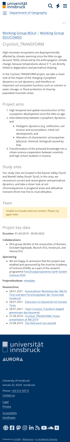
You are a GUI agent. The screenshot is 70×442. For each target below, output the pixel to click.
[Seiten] (65, 6)
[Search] (50, 6)
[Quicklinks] (58, 6)
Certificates (9, 417)
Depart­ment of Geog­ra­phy (28, 13)
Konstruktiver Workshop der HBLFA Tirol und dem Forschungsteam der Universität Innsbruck (38, 294)
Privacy (7, 406)
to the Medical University (46, 439)
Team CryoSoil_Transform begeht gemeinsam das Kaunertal (36, 310)
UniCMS (17, 439)
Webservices (28, 439)
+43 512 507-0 (20, 390)
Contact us (9, 395)
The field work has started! (40, 323)
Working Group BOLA (19, 33)
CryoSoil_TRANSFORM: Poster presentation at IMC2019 (34, 317)
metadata (29, 280)
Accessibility (10, 413)
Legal (6, 401)
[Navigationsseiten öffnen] (5, 13)
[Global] (57, 5)
